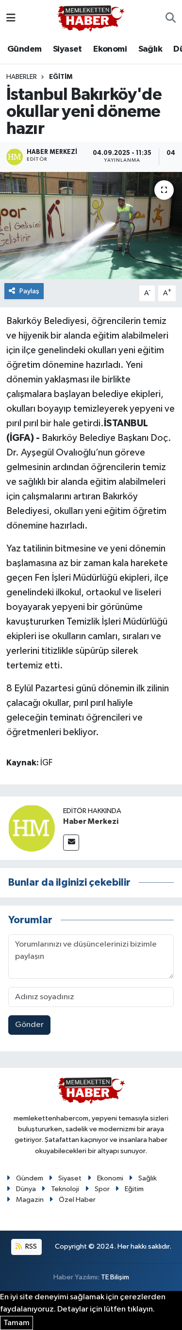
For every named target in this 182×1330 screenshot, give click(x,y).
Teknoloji (65, 1189)
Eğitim (60, 77)
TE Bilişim (115, 1277)
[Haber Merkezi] (31, 828)
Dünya (26, 1189)
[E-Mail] (71, 843)
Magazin (30, 1199)
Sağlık (150, 49)
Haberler (21, 77)
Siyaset (67, 49)
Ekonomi (110, 49)
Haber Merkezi (90, 821)
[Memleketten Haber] (90, 18)
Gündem (24, 49)
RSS (30, 1246)
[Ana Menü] (11, 18)
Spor (102, 1189)
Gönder (29, 1025)
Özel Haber (77, 1199)
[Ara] (170, 18)
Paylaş (29, 291)
